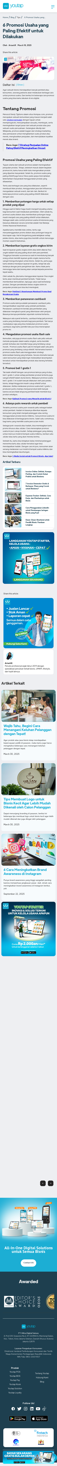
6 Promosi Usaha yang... (35, 17)
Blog (12, 17)
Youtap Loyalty (15, 1392)
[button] (53, 7)
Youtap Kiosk (15, 1384)
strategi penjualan (14, 120)
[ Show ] (20, 85)
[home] (26, 6)
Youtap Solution (15, 1388)
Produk (15, 1368)
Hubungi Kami (42, 1377)
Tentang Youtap (42, 1373)
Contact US (29, 1263)
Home (5, 17)
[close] (53, 1453)
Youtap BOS (15, 1376)
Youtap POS (15, 1372)
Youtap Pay (15, 1380)
